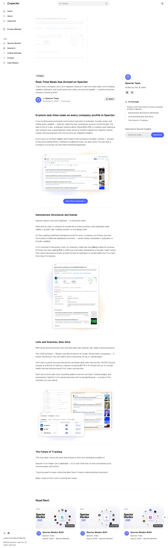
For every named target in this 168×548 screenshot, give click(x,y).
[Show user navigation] (162, 3)
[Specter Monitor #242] (56, 517)
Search (65, 4)
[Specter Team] (38, 100)
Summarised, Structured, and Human (143, 113)
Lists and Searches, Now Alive (140, 116)
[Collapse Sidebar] (4, 3)
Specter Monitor (62, 539)
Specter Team (52, 98)
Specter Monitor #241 (96, 532)
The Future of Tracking (138, 120)
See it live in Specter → (75, 201)
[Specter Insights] (13, 3)
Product (40, 76)
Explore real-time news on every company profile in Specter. (145, 108)
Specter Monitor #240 (141, 532)
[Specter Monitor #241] (99, 517)
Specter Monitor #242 (53, 532)
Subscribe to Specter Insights (138, 129)
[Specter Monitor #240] (143, 517)
